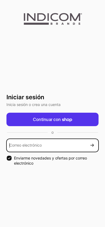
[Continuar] (92, 145)
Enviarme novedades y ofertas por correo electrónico (50, 160)
